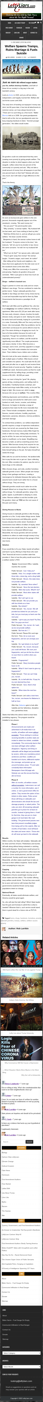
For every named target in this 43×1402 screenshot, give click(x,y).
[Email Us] (38, 22)
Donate (21, 37)
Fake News (6, 1170)
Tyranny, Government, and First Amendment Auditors (21, 1225)
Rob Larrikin (11, 57)
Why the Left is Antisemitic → (31, 1075)
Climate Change (8, 1161)
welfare (23, 921)
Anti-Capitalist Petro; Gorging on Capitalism (17, 1264)
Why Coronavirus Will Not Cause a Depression (21, 1063)
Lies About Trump (20, 23)
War (3, 1215)
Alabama (22, 705)
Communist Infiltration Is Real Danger (15, 1287)
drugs (17, 918)
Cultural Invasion (8, 1166)
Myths (35, 28)
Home (9, 23)
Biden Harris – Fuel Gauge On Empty (15, 1283)
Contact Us (33, 32)
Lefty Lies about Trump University (21, 1033)
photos (10, 95)
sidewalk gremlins (7, 921)
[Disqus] (21, 1108)
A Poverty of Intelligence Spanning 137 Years (18, 1268)
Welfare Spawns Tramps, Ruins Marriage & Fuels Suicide (21, 49)
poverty (38, 918)
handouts (23, 918)
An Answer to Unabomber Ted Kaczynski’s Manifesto (21, 1230)
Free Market (9, 28)
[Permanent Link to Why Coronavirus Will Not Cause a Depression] (21, 1048)
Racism (28, 28)
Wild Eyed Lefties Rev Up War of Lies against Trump (21, 970)
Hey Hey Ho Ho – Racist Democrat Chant (17, 1255)
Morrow (5, 115)
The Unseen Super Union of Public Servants (18, 1259)
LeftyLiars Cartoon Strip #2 (11, 1234)
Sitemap (5, 1301)
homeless (31, 918)
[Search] (41, 22)
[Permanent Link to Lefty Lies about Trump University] (21, 1017)
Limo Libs (17, 32)
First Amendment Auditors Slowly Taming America (20, 1243)
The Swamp (32, 23)
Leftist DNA (23, 42)
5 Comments (32, 57)
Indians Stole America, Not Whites (21, 1000)
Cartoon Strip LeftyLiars (10, 1157)
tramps (16, 921)
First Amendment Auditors (11, 1179)
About (25, 32)
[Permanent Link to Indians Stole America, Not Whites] (21, 985)
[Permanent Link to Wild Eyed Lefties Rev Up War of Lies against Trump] (21, 953)
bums (12, 918)
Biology (8, 32)
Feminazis (19, 28)
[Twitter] (35, 22)
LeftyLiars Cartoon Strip (10, 1239)
